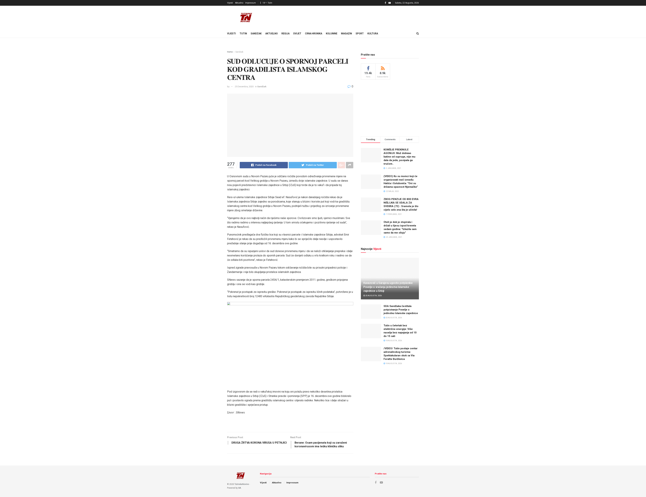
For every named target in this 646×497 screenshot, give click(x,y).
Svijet (297, 33)
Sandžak (256, 33)
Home (230, 52)
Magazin (346, 33)
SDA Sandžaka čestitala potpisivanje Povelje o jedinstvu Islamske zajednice (401, 310)
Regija (285, 33)
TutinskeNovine (242, 484)
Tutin (243, 33)
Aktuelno (239, 3)
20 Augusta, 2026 (373, 295)
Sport (360, 33)
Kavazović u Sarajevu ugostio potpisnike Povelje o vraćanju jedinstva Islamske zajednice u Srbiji (388, 287)
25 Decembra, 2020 (244, 86)
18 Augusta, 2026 (393, 340)
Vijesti (230, 3)
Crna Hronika (313, 33)
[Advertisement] (390, 107)
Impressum (250, 3)
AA (239, 488)
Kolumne (331, 33)
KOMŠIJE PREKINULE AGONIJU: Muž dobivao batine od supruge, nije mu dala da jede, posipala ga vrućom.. (399, 156)
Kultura (372, 33)
